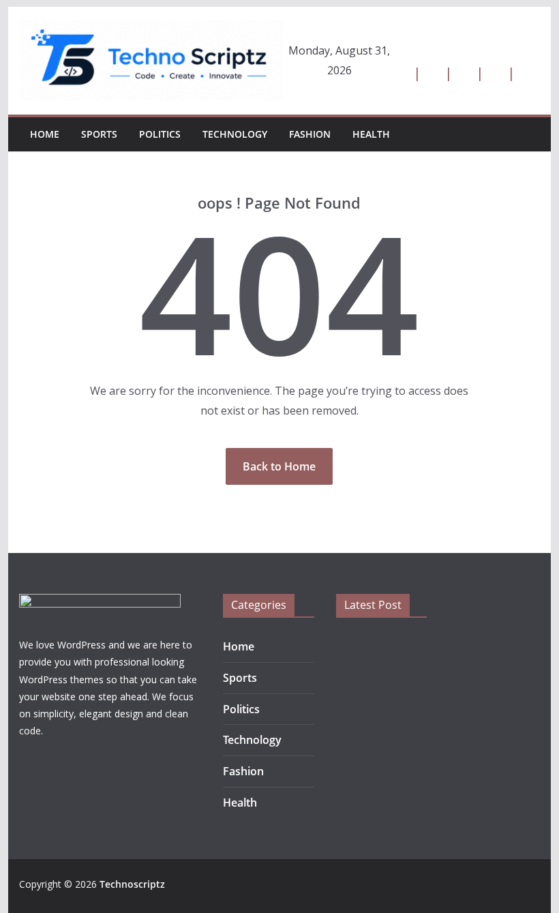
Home (44, 134)
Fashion (310, 134)
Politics (160, 134)
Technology (234, 134)
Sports (99, 134)
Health (371, 134)
